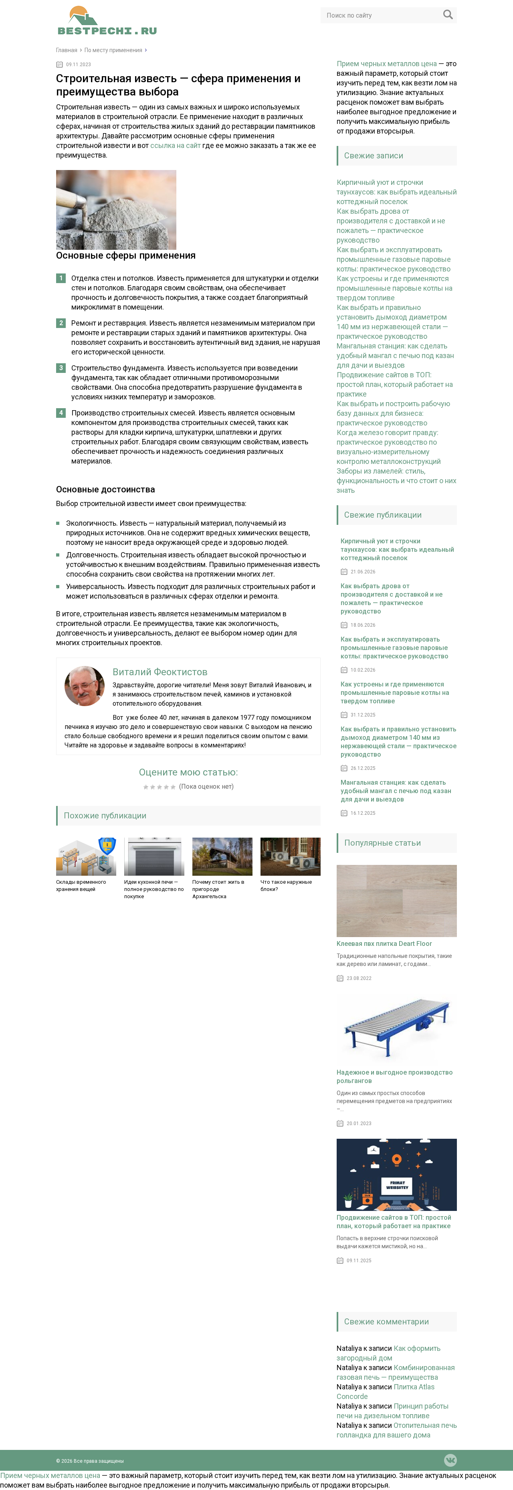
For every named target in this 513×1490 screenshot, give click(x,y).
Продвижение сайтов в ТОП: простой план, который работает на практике (395, 384)
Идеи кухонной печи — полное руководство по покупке (154, 889)
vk (450, 1460)
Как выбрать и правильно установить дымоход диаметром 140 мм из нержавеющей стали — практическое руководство (398, 741)
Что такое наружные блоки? (286, 885)
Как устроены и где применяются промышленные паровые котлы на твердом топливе (394, 288)
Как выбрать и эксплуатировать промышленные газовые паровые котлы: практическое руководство (394, 259)
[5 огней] (174, 787)
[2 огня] (153, 787)
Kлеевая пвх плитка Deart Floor (384, 943)
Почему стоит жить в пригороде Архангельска (218, 889)
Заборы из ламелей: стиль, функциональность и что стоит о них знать (396, 480)
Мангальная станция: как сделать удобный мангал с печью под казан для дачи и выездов (395, 355)
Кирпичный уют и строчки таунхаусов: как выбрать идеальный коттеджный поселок (397, 192)
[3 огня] (160, 787)
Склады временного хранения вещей (81, 885)
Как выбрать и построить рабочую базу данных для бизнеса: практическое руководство (393, 413)
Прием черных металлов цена (387, 63)
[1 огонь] (146, 787)
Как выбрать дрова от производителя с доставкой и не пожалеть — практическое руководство (391, 598)
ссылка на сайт (175, 145)
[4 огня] (167, 787)
